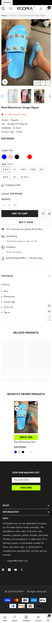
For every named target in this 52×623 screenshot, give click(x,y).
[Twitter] (22, 570)
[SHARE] (48, 213)
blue (15, 452)
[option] (26, 52)
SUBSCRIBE (26, 487)
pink (19, 452)
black (23, 452)
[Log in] (41, 8)
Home (3, 15)
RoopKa (14, 120)
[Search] (11, 8)
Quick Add (26, 437)
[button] (42, 82)
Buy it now (26, 222)
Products (13, 15)
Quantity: (6, 199)
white (26, 452)
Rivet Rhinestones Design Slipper (26, 442)
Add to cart (20, 213)
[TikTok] (9, 570)
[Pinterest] (3, 570)
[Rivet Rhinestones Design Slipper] (26, 417)
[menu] (3, 8)
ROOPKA (7, 2)
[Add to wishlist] (43, 213)
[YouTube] (15, 570)
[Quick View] (17, 409)
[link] (13, 374)
